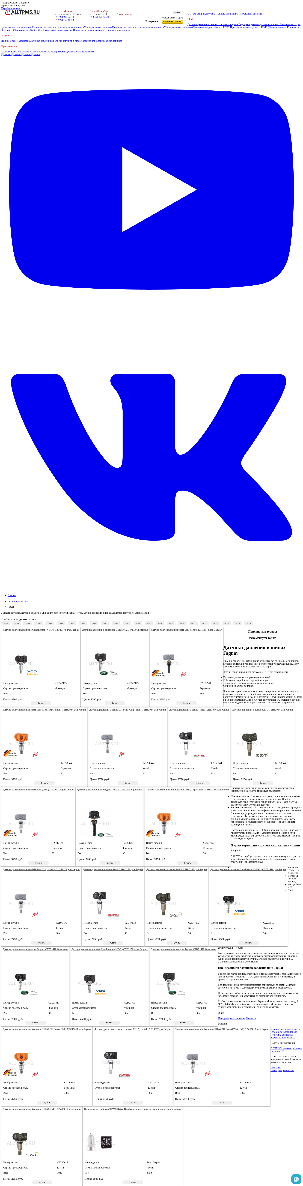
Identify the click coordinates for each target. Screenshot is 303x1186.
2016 (138, 623)
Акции (201, 13)
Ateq (81, 51)
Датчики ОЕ (277, 1051)
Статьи (247, 13)
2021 (193, 623)
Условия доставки (280, 1029)
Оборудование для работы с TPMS (210, 27)
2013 (105, 623)
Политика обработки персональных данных (282, 1036)
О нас (239, 13)
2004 (5, 623)
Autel (76, 51)
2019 (171, 623)
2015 (127, 623)
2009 (61, 623)
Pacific (33, 51)
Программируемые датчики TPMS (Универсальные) (258, 27)
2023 (215, 623)
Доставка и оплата (215, 13)
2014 (116, 623)
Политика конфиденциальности (282, 1069)
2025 (237, 623)
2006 (27, 623)
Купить (41, 703)
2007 (38, 623)
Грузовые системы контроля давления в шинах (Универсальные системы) (152, 27)
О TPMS (192, 13)
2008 (50, 623)
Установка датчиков (291, 1048)
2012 (94, 623)
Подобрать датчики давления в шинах (259, 24)
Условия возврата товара (283, 1032)
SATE (14, 51)
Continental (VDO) (47, 51)
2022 (204, 623)
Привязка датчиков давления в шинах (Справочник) (101, 30)
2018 (160, 623)
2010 (72, 623)
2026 (248, 623)
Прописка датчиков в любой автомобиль (73, 40)
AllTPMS (89, 51)
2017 (149, 623)
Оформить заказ (175, 21)
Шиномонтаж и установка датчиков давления (26, 40)
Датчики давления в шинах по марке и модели (212, 24)
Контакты (256, 13)
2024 (226, 623)
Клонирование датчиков (109, 40)
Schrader (5, 51)
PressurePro (23, 51)
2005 (16, 623)
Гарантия (231, 13)
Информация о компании (231, 1018)
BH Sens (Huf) (65, 51)
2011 (83, 623)
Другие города (125, 14)
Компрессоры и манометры (57, 30)
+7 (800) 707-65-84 (64, 19)
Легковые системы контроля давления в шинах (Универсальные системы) (72, 27)
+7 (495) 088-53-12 (64, 16)
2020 (182, 623)
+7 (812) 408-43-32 (99, 16)
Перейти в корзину (11, 8)
